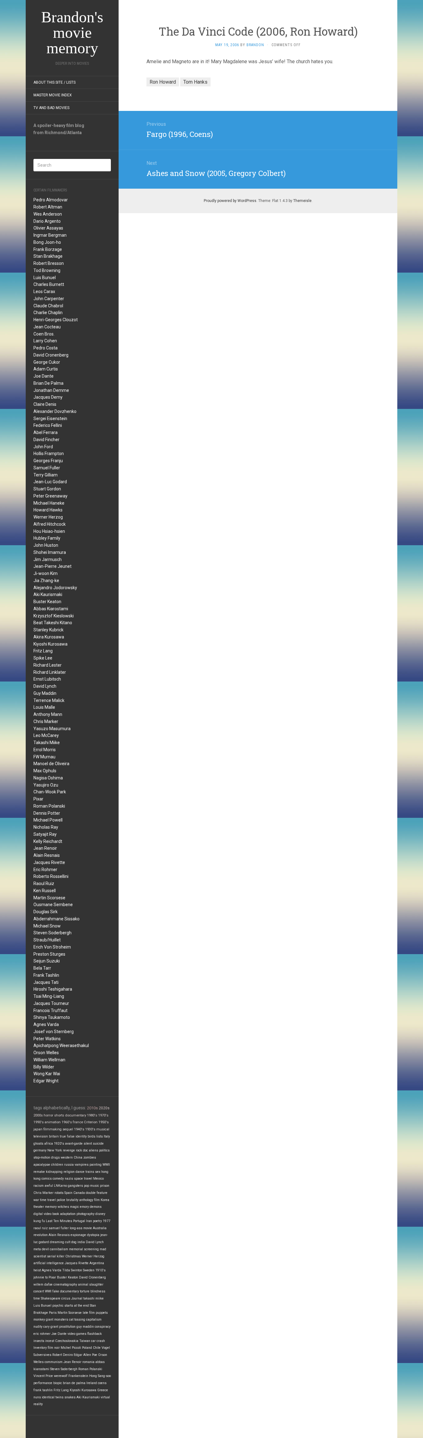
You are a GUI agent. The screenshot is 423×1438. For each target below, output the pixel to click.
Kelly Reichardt (47, 841)
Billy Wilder (43, 1066)
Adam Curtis (45, 368)
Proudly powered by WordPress (230, 201)
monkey (39, 1319)
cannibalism (59, 1249)
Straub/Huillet (47, 939)
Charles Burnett (48, 284)
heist (37, 1270)
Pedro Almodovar (50, 199)
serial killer (55, 1256)
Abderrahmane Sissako (56, 918)
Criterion (91, 1122)
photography (85, 1214)
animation (53, 1122)
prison (104, 1186)
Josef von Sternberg (53, 1031)
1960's (67, 1122)
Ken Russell (44, 890)
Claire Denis (44, 404)
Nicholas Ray (45, 827)
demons (96, 1207)
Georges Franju (48, 460)
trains (89, 1172)
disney (100, 1214)
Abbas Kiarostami (50, 608)
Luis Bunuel (44, 277)
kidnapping (54, 1172)
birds (91, 1136)
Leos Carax (44, 291)
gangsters (75, 1186)
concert (38, 1291)
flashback (94, 1334)
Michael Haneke (48, 503)
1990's (38, 1122)
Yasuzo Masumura (52, 728)
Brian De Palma (48, 383)
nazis (69, 1179)
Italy (107, 1136)
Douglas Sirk (45, 911)
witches (63, 1207)
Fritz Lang (43, 650)
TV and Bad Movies (51, 108)
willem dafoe (43, 1284)
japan (37, 1129)
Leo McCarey (46, 735)
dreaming (57, 1242)
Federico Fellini (47, 425)
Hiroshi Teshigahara (52, 989)
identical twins (52, 1397)
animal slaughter (90, 1284)
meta (37, 1249)
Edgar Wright (46, 1080)
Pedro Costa (45, 347)
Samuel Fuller (46, 467)
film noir (54, 1348)
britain (54, 1136)
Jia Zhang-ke (46, 580)
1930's (90, 1129)
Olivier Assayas (48, 228)
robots (59, 1193)
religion (69, 1172)
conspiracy (103, 1327)
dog (73, 1242)
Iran (89, 1221)
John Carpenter (48, 298)
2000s (38, 1115)
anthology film (89, 1200)
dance (80, 1172)
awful (49, 1186)
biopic (57, 1383)
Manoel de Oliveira (51, 763)
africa (48, 1144)
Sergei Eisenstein (50, 418)
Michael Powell (48, 820)
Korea (105, 1200)
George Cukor (46, 362)
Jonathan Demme (51, 390)
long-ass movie (81, 1228)
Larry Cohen (45, 340)
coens (102, 1383)
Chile (97, 1348)
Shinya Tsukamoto (51, 1017)
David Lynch (44, 686)
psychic (57, 1306)
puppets (102, 1313)
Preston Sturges (49, 954)
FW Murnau (44, 756)
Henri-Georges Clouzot (55, 319)
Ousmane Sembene (53, 904)
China (78, 1157)
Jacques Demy (48, 397)
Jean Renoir (45, 848)
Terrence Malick (48, 700)
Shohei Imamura (49, 552)
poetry (97, 1221)
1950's (103, 1122)
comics (46, 1179)
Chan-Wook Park (49, 791)
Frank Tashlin (46, 975)
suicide (98, 1144)
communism (54, 1362)
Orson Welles (46, 1052)
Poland (87, 1348)
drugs (55, 1157)
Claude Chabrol (48, 305)
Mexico (98, 1179)
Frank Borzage (47, 249)
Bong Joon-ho (47, 242)
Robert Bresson (48, 263)
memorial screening (84, 1249)
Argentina (96, 1263)
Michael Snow (47, 925)
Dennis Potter (46, 813)
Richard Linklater (49, 672)
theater (38, 1207)
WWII (106, 1165)
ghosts (38, 1144)
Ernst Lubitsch (47, 679)
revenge (69, 1150)
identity (81, 1136)
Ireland (91, 1383)
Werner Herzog (48, 517)
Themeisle (302, 201)
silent (88, 1144)
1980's (92, 1115)
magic (74, 1207)
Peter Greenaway (50, 495)
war (36, 1200)
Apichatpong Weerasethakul (61, 1045)
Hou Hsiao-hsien (49, 531)
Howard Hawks (48, 509)
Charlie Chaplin (48, 312)
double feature (96, 1193)
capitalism (94, 1319)
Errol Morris (44, 749)
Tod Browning (46, 270)
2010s (92, 1108)
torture (84, 1291)
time (36, 1298)
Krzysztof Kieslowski (53, 615)
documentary (75, 1115)
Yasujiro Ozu (45, 785)
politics (104, 1150)
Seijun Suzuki (46, 960)
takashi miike (93, 1298)
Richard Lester (47, 665)
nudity (37, 1327)
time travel (48, 1200)
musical (102, 1129)
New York (54, 1150)
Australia (100, 1228)
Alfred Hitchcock (49, 524)
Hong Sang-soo (100, 1376)
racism (38, 1186)
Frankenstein (78, 1376)
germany (39, 1150)
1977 (106, 1221)
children (57, 1165)
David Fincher (46, 439)
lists (99, 1136)
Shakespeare (50, 1298)
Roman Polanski (49, 806)
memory (51, 1207)
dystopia (93, 1235)
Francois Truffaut (50, 1010)
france (78, 1122)
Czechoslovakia (66, 1341)
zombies (89, 1157)
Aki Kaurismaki (47, 594)
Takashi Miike (46, 742)
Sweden (88, 1270)
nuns (37, 1397)
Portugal (79, 1221)
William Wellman (49, 1059)
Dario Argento (47, 221)
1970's (103, 1115)
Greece (102, 1390)
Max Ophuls (44, 770)
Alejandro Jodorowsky (55, 587)
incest (49, 1341)
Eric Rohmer (45, 869)
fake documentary (65, 1291)
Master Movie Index (52, 95)
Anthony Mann (47, 714)
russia (69, 1165)
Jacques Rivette (49, 862)
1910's (100, 1270)
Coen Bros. (44, 333)
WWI (48, 1291)
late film (89, 1313)
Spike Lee (42, 657)
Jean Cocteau (47, 326)
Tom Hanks (195, 82)
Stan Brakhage (48, 256)
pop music (91, 1186)
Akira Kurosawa (48, 636)
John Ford (43, 446)
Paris (53, 1313)
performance (42, 1383)
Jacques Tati (46, 982)
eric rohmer (41, 1334)
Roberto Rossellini (50, 876)
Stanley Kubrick (48, 629)
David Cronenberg (50, 355)
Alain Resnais (46, 855)
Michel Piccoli (71, 1348)
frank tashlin (43, 1390)
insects (38, 1341)
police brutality (67, 1200)
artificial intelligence (48, 1263)
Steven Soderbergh (52, 932)
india (81, 1242)
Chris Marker (45, 721)
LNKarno (60, 1186)
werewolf (61, 1376)
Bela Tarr (42, 968)
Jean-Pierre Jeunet (52, 566)
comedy (58, 1179)
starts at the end (76, 1306)
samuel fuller (59, 1228)
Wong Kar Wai (46, 1073)
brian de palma (74, 1383)
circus (65, 1298)
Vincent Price (43, 1376)
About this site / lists (54, 82)
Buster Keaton (47, 601)
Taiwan (84, 1341)
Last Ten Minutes (59, 1221)
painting (95, 1165)
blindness (97, 1291)
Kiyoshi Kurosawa (50, 644)
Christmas (73, 1256)
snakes (70, 1397)
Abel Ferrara (45, 432)
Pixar (38, 798)
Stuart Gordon (47, 488)
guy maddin (85, 1327)
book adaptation (64, 1214)
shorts (59, 1115)
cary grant (50, 1327)
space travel (83, 1179)
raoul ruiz (40, 1228)
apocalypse (41, 1165)
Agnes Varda (46, 1024)
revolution (40, 1235)
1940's (79, 1129)
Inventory (40, 1348)
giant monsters (57, 1319)
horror (48, 1115)
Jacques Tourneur (51, 1003)
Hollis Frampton (48, 453)
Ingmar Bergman (50, 235)
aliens (93, 1150)
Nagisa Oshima (48, 777)
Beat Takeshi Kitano (52, 622)
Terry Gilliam (45, 474)
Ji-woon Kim (45, 573)
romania (88, 1362)
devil (45, 1249)
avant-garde (74, 1144)
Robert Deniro (62, 1355)
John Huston (45, 545)
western (67, 1157)
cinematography (65, 1284)
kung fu (39, 1221)
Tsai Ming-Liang (48, 996)
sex (97, 1172)
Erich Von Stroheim (52, 947)
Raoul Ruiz (43, 883)
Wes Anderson (47, 214)
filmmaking (52, 1129)
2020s (104, 1108)
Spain (68, 1193)
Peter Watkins (47, 1038)
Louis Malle (44, 707)
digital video (42, 1214)
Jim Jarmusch (47, 559)
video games (77, 1334)
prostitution (67, 1327)
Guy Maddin (44, 693)
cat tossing (77, 1319)
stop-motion (41, 1157)
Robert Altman (47, 206)
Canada (79, 1193)
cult (67, 1242)
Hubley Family (46, 538)
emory (84, 1207)
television (40, 1136)
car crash (98, 1341)
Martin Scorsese (49, 897)
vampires (82, 1165)
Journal (76, 1298)
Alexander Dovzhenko (54, 411)
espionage (78, 1235)
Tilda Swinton (72, 1270)
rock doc (82, 1150)
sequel (68, 1129)
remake (39, 1172)
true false (67, 1136)
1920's (59, 1144)
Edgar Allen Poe (85, 1355)
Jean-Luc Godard (50, 481)
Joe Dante (43, 376)
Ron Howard (163, 82)
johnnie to (40, 1277)
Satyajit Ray (45, 834)
